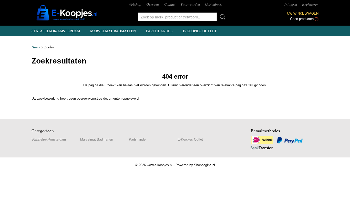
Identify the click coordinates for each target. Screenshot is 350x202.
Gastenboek (213, 4)
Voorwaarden (190, 4)
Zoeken (221, 17)
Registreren (310, 4)
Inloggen (290, 4)
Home (36, 47)
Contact (170, 4)
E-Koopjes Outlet (200, 30)
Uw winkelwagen (302, 13)
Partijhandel (159, 30)
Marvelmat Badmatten (113, 30)
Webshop (134, 4)
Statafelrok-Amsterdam (56, 30)
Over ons (152, 4)
